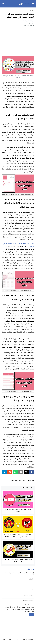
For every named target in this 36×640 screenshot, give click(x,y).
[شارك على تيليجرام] (4, 472)
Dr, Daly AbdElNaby (28, 21)
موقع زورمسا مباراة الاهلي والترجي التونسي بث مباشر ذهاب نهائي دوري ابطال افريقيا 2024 (18, 535)
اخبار (27, 10)
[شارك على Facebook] (32, 472)
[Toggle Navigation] (33, 3)
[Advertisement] (18, 42)
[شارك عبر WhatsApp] (15, 472)
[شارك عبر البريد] (21, 472)
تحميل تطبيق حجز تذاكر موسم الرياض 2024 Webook (18, 510)
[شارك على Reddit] (10, 472)
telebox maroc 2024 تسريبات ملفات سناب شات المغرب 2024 (18, 560)
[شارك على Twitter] (26, 472)
